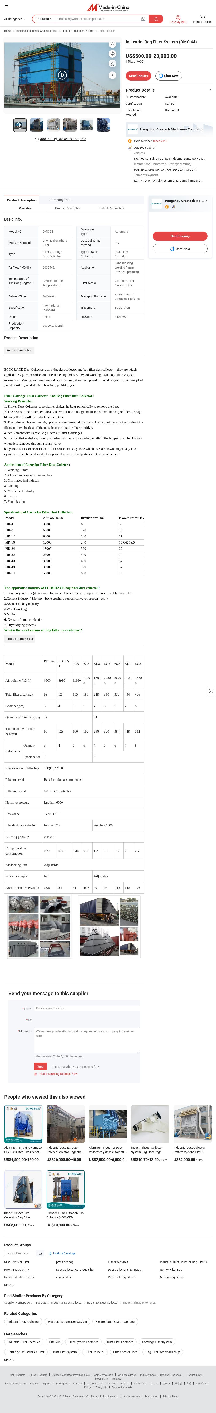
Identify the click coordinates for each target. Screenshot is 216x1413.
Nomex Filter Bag (171, 1270)
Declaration (151, 1396)
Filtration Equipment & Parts (78, 30)
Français (77, 1383)
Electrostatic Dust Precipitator (115, 1322)
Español (47, 1383)
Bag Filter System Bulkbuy (163, 1352)
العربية (154, 1383)
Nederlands (140, 1383)
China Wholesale (103, 1374)
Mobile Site (101, 1378)
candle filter (63, 1277)
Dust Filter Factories (120, 1342)
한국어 (166, 1383)
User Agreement (132, 1396)
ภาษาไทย (201, 1383)
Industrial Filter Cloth (17, 1277)
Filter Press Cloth (15, 1270)
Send (40, 1066)
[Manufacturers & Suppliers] (108, 7)
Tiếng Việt (101, 1387)
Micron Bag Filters (172, 1277)
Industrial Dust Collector (23, 1322)
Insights (116, 1378)
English (34, 1383)
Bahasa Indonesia (122, 1387)
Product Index (194, 1374)
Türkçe (87, 1387)
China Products (38, 1374)
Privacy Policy (171, 1396)
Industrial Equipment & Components (36, 30)
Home (7, 30)
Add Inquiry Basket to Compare (63, 139)
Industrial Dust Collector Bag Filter (182, 1262)
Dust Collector (107, 30)
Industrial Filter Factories (24, 1342)
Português (62, 1383)
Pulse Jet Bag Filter (120, 1277)
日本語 (178, 1383)
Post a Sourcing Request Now (56, 1074)
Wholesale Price (127, 1374)
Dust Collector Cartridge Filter (75, 1270)
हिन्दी (189, 1383)
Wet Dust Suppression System (67, 1322)
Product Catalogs (64, 1253)
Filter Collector (95, 1352)
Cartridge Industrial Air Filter (26, 1352)
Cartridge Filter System (157, 1342)
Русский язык (95, 1383)
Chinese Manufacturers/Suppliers (71, 1374)
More (8, 1360)
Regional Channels (170, 1374)
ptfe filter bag (65, 1262)
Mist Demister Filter (16, 1262)
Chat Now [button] (171, 76)
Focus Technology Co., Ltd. (80, 1396)
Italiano (111, 1383)
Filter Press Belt (118, 1262)
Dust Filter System (65, 1352)
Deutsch (124, 1383)
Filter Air (54, 1342)
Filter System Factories (83, 1342)
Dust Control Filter (125, 1352)
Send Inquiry (138, 76)
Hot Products (17, 1374)
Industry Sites (148, 1374)
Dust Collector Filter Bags (124, 1270)
